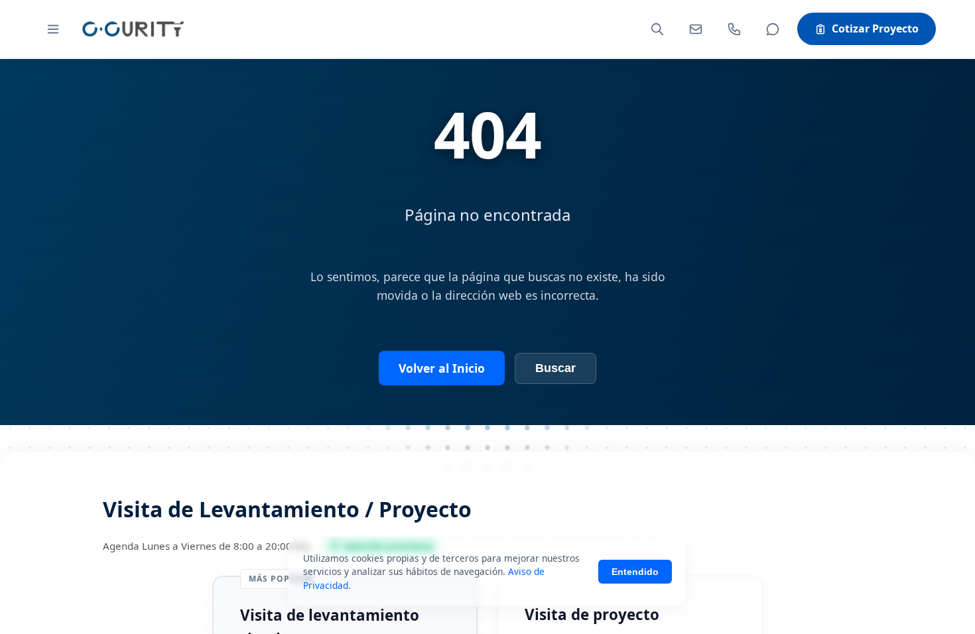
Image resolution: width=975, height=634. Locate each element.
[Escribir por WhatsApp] (773, 29)
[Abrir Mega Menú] (53, 29)
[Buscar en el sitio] (657, 29)
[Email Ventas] (696, 29)
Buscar (555, 368)
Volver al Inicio (442, 368)
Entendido (635, 571)
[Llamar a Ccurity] (734, 29)
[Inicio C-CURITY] (133, 29)
